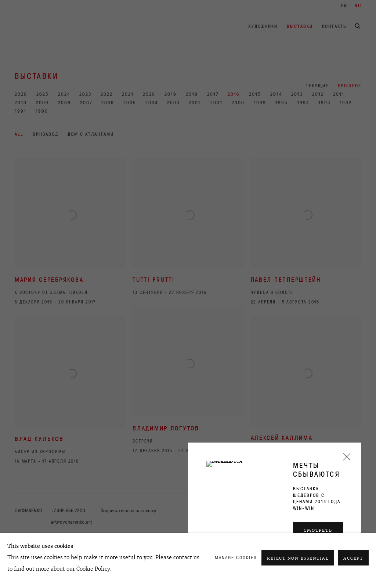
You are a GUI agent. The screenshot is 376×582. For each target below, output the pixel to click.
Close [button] (344, 459)
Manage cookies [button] (236, 557)
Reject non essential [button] (298, 558)
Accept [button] (353, 558)
